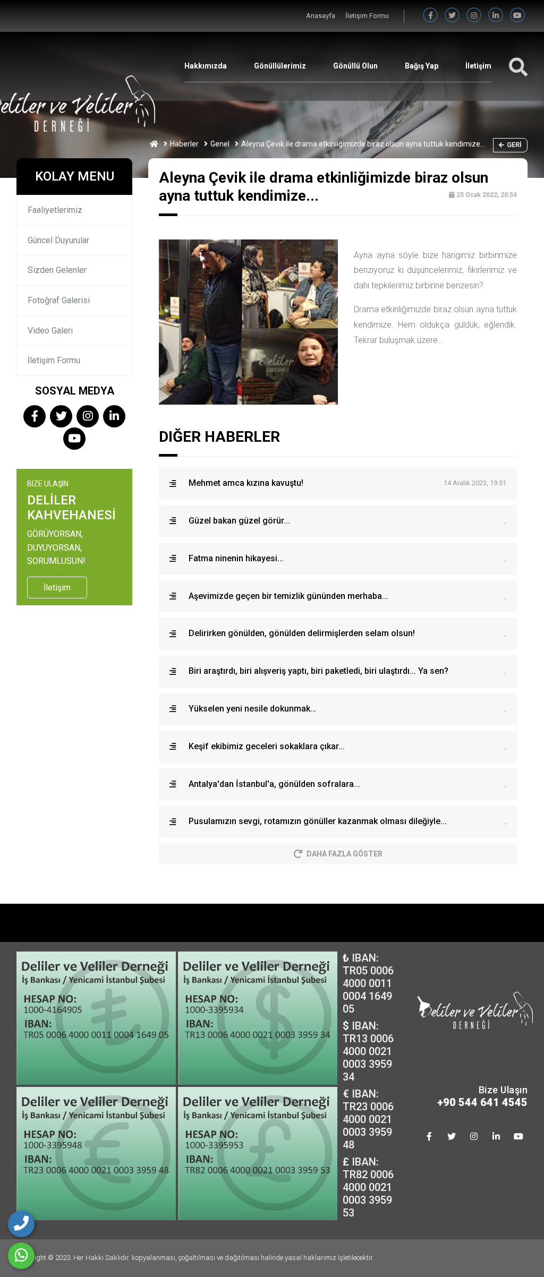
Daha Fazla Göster (344, 854)
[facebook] (430, 16)
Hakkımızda (205, 66)
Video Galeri (50, 330)
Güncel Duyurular (58, 240)
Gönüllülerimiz (280, 66)
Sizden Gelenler (57, 270)
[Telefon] (21, 1224)
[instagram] (473, 16)
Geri (514, 145)
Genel (220, 144)
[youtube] (517, 16)
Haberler (184, 144)
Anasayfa (321, 16)
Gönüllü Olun (355, 66)
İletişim (478, 66)
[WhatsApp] (21, 1255)
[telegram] (452, 16)
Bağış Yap (421, 66)
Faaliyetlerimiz (55, 210)
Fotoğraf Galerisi (59, 300)
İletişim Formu (367, 16)
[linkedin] (495, 16)
